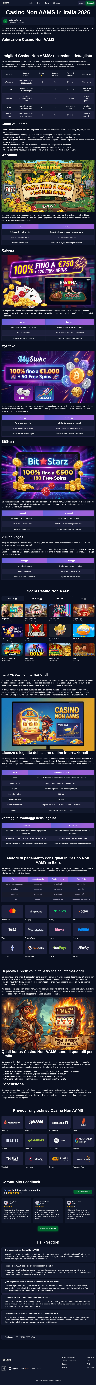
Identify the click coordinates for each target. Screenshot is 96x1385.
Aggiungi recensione (83, 1191)
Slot (82, 598)
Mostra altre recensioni (48, 1228)
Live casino (35, 598)
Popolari (11, 598)
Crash (58, 598)
